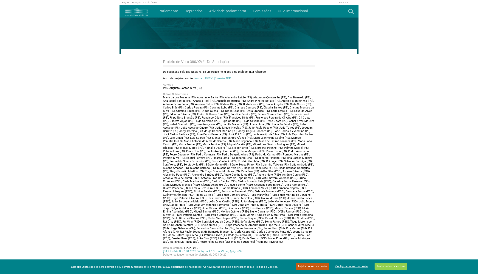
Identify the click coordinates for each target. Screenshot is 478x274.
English (126, 2)
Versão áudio (150, 2)
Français (136, 2)
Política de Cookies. (266, 266)
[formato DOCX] (203, 78)
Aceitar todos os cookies (390, 266)
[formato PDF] (222, 78)
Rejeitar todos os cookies (312, 266)
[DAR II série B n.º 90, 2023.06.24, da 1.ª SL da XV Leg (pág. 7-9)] (202, 251)
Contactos (343, 2)
